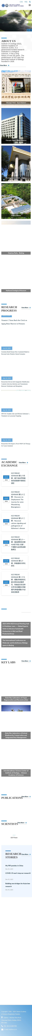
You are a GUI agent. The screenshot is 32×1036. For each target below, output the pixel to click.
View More (3, 65)
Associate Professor (9, 992)
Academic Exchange (24, 996)
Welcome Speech (8, 948)
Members (6, 985)
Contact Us (6, 967)
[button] (28, 30)
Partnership (6, 959)
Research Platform (23, 954)
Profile (5, 944)
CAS (21, 2)
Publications (21, 964)
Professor (6, 989)
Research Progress (23, 989)
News (19, 992)
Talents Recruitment (9, 1012)
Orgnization (6, 955)
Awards (19, 972)
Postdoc (5, 1016)
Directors (6, 952)
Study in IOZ (7, 1019)
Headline (20, 985)
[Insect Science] (16, 822)
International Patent (23, 975)
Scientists (6, 963)
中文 (26, 2)
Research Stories (8, 1027)
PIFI (4, 1023)
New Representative (23, 968)
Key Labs (20, 944)
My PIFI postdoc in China (14, 903)
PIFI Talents (7, 1002)
